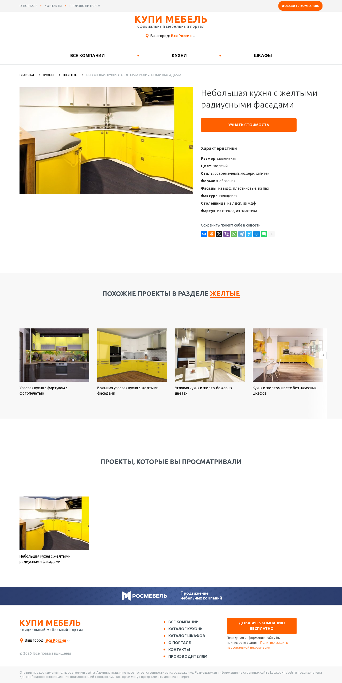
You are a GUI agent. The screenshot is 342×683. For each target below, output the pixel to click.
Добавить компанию (300, 5)
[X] (219, 234)
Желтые (70, 75)
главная (27, 75)
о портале (28, 5)
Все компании (87, 55)
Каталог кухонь (185, 629)
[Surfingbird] (249, 234)
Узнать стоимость (248, 125)
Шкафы (263, 55)
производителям (84, 5)
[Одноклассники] (211, 234)
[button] (317, 373)
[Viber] (226, 234)
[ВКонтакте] (204, 234)
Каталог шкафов (186, 636)
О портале (179, 643)
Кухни (179, 55)
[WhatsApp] (234, 234)
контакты (53, 5)
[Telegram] (241, 234)
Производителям (187, 656)
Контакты (179, 650)
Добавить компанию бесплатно (262, 626)
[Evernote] (264, 234)
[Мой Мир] (256, 234)
